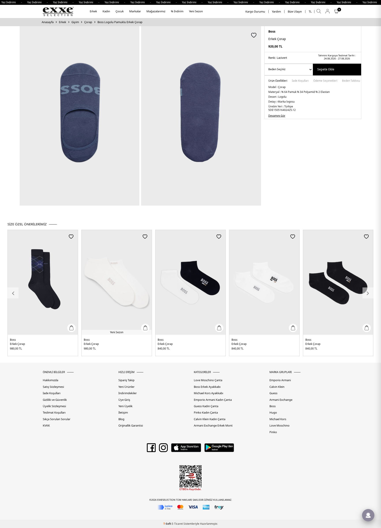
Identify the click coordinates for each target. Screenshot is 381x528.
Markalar (135, 11)
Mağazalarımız (155, 11)
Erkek (93, 11)
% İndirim (177, 11)
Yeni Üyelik (125, 406)
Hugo (273, 412)
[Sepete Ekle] (71, 328)
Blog (121, 419)
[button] (13, 292)
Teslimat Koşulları (54, 412)
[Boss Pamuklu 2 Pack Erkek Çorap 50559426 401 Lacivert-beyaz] (190, 282)
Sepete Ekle (325, 69)
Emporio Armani (280, 380)
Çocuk (120, 11)
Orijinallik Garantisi (130, 425)
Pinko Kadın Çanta (206, 412)
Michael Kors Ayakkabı (208, 393)
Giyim (75, 22)
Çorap (88, 22)
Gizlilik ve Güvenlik (55, 400)
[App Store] (186, 449)
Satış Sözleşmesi (53, 387)
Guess (273, 393)
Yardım (276, 11)
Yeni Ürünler (126, 387)
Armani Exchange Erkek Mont (213, 425)
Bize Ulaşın (295, 11)
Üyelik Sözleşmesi (54, 406)
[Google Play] (219, 449)
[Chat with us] (368, 515)
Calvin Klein (276, 387)
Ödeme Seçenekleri (325, 81)
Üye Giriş (124, 400)
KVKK (46, 425)
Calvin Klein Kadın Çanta (209, 419)
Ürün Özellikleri (277, 81)
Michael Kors (277, 419)
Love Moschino (279, 425)
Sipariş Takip (126, 380)
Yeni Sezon (196, 11)
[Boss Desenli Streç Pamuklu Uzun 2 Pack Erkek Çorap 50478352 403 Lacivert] (43, 282)
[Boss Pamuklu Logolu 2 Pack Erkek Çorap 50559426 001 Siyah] (338, 282)
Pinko (273, 432)
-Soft (167, 524)
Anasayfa (48, 22)
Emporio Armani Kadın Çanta (213, 400)
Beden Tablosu (351, 81)
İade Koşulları (300, 81)
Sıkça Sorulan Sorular (56, 419)
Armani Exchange (280, 400)
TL (310, 11)
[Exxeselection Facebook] (151, 449)
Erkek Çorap (17, 344)
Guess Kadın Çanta (206, 406)
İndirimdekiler (127, 393)
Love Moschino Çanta (208, 380)
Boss (271, 31)
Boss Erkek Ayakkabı (207, 387)
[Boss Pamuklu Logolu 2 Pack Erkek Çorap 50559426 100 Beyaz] (264, 282)
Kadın (106, 11)
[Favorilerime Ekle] (71, 236)
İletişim (123, 412)
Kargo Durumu (255, 11)
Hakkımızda (50, 380)
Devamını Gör (276, 116)
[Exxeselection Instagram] (163, 449)
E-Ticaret (177, 524)
